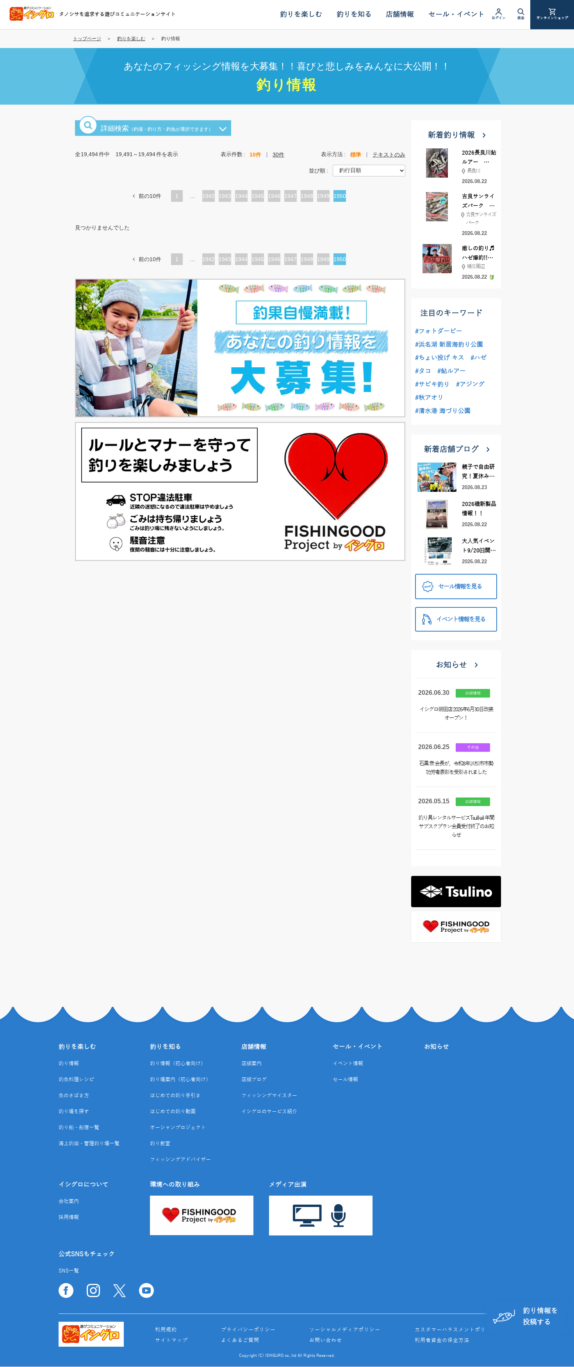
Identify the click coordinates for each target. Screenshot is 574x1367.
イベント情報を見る (460, 619)
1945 (257, 197)
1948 (307, 197)
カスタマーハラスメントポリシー (456, 1330)
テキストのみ (389, 154)
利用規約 (166, 1330)
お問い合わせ (325, 1340)
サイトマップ (171, 1340)
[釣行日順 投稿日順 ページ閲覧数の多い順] (369, 170)
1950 (339, 197)
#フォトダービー (438, 331)
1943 (225, 197)
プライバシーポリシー (248, 1330)
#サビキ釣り (432, 384)
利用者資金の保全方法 (442, 1340)
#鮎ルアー (451, 371)
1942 (208, 197)
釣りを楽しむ (131, 38)
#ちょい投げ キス (439, 357)
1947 (290, 197)
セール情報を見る (460, 586)
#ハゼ (479, 357)
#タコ (423, 371)
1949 (323, 197)
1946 (274, 197)
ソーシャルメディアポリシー (344, 1330)
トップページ (87, 38)
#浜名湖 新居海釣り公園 (449, 344)
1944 (241, 197)
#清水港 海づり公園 (443, 411)
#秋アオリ (429, 397)
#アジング (470, 384)
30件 (278, 154)
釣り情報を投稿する (540, 1316)
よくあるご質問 (240, 1340)
